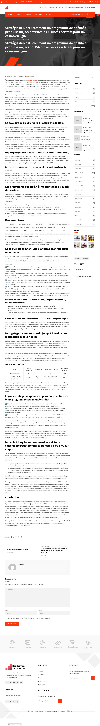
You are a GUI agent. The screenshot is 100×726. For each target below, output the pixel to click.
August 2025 (78, 198)
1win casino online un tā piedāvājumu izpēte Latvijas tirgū (88, 122)
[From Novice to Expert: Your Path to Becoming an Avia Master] (78, 129)
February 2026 (79, 173)
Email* (40, 610)
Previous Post (10, 552)
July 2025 (77, 203)
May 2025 (77, 211)
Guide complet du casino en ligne (17, 549)
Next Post (43, 555)
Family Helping (79, 93)
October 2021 (78, 224)
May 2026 (77, 160)
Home (10, 14)
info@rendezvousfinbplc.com (37, 2)
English (12, 724)
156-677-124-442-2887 (83, 276)
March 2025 (78, 220)
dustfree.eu (78, 89)
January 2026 (78, 177)
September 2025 (79, 194)
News (76, 101)
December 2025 (79, 181)
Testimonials (38, 14)
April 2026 (78, 164)
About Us (18, 14)
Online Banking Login (79, 14)
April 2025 (78, 216)
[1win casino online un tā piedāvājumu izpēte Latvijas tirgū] (78, 120)
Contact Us (49, 14)
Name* (7, 610)
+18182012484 (78, 2)
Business (77, 258)
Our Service (28, 14)
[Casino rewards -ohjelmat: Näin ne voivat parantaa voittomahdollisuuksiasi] (77, 138)
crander (22, 76)
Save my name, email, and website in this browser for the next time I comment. (28, 618)
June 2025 (78, 207)
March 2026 (78, 168)
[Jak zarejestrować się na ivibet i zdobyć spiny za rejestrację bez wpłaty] (78, 147)
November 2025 (79, 186)
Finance (77, 97)
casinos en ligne (32, 80)
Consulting (85, 258)
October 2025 (78, 190)
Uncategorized (31, 76)
